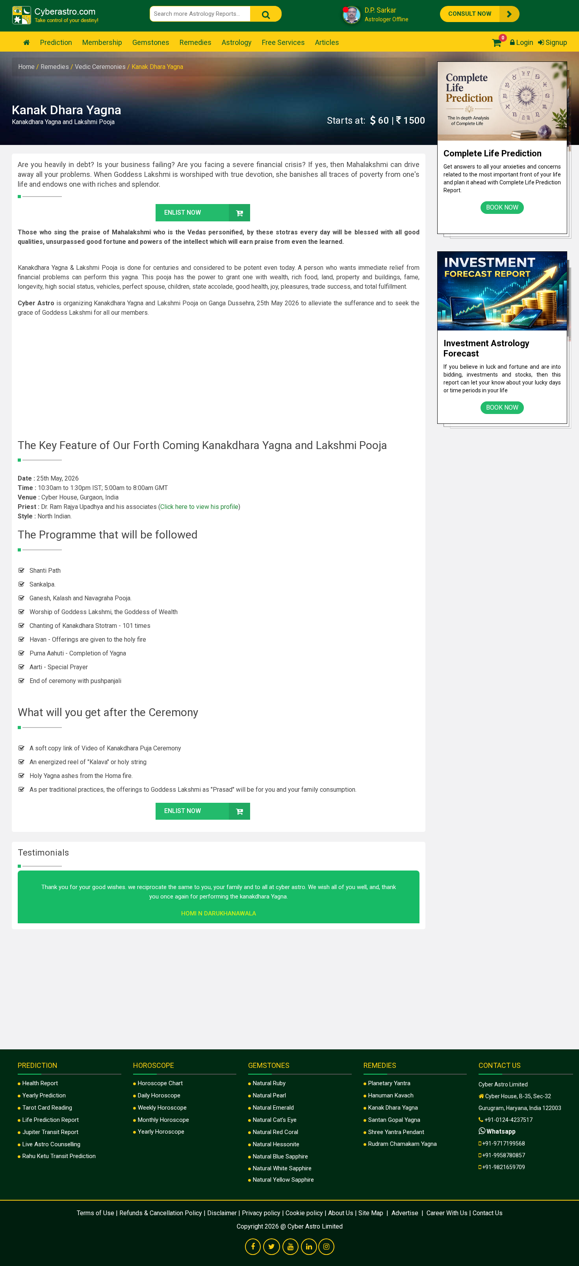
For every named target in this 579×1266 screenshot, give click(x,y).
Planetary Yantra (389, 1083)
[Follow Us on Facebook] (253, 1247)
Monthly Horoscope (163, 1119)
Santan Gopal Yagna (394, 1119)
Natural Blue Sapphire (280, 1156)
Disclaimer (222, 1213)
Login (524, 42)
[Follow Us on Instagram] (326, 1247)
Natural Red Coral (275, 1132)
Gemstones (150, 42)
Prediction (56, 42)
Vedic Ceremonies (101, 67)
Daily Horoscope (159, 1095)
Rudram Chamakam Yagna (402, 1143)
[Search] (266, 14)
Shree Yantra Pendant (396, 1132)
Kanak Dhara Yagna (393, 1107)
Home (27, 67)
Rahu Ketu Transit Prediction (59, 1156)
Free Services (283, 42)
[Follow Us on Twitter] (271, 1247)
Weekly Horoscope (162, 1107)
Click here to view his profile (199, 506)
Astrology (237, 42)
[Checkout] (494, 42)
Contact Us (488, 1213)
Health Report (40, 1083)
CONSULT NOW (470, 13)
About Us (340, 1213)
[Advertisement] (218, 380)
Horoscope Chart (160, 1083)
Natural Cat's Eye (275, 1119)
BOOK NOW (502, 207)
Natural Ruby (269, 1083)
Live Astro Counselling (51, 1144)
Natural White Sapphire (282, 1168)
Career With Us (446, 1213)
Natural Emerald (273, 1107)
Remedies (196, 42)
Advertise (405, 1213)
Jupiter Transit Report (50, 1132)
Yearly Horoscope (161, 1131)
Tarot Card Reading (47, 1107)
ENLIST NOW (182, 212)
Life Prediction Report (50, 1119)
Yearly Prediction (44, 1095)
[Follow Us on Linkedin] (309, 1247)
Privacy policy (261, 1213)
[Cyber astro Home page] (26, 42)
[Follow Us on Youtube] (290, 1247)
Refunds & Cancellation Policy (160, 1213)
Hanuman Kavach (391, 1095)
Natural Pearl (269, 1095)
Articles (327, 42)
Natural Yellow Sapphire (283, 1179)
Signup (555, 42)
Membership (102, 42)
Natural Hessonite (276, 1144)
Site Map (371, 1213)
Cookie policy (304, 1213)
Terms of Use (95, 1213)
